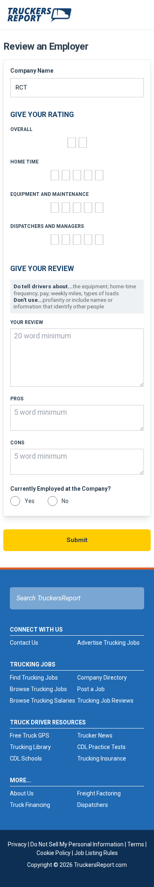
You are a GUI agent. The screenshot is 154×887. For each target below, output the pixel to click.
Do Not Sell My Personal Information (77, 844)
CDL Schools (26, 758)
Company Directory (102, 677)
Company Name (31, 70)
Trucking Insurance (101, 758)
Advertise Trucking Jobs (108, 642)
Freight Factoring (99, 793)
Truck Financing (30, 805)
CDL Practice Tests (101, 747)
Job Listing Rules (96, 853)
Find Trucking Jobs (34, 677)
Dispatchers (92, 805)
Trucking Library (30, 747)
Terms (135, 844)
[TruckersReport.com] (39, 18)
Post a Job (91, 689)
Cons (17, 443)
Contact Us (24, 642)
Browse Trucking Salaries (42, 700)
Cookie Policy (54, 853)
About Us (22, 793)
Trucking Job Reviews (105, 700)
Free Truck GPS (29, 735)
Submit (77, 540)
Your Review (26, 322)
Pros (16, 399)
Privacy (17, 844)
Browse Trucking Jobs (38, 689)
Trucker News (95, 735)
